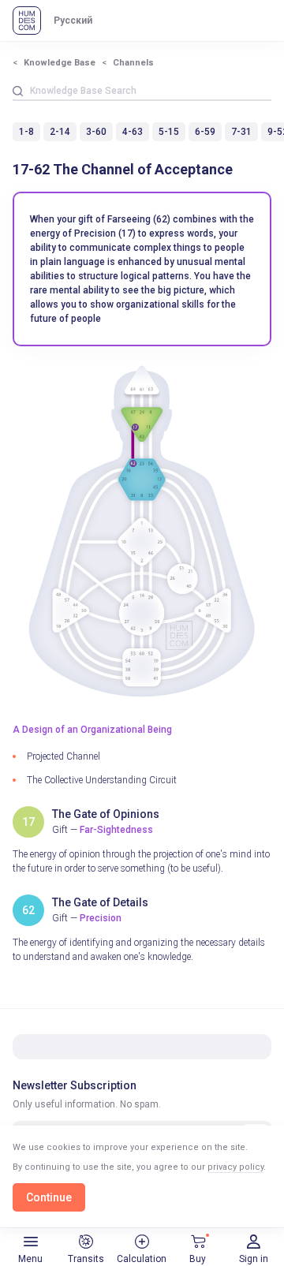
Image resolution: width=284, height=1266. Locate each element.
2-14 (60, 131)
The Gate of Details (100, 902)
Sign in (253, 1258)
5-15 (169, 131)
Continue (49, 1197)
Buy (197, 1258)
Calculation (141, 1258)
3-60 (96, 131)
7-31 (241, 131)
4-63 (132, 131)
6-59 (205, 131)
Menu (30, 1258)
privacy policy (235, 1167)
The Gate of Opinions (105, 814)
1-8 (26, 131)
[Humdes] (27, 20)
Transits (86, 1258)
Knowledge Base (59, 63)
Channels (133, 63)
